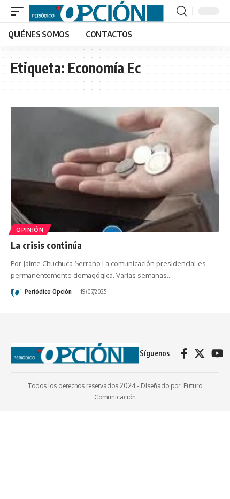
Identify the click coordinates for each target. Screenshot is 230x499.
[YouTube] (217, 353)
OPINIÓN (30, 229)
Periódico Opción (48, 292)
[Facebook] (184, 353)
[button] (20, 11)
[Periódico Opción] (96, 11)
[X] (199, 353)
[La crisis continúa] (115, 169)
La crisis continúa (46, 245)
